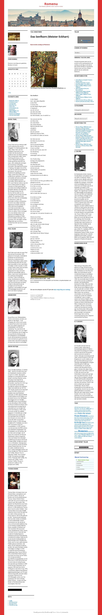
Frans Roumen (80, 416)
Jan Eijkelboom (88, 419)
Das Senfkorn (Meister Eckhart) (49, 36)
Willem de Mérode (83, 436)
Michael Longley (78, 425)
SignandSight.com (14, 111)
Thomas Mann (13, 112)
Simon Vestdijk (86, 433)
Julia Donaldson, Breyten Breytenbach (82, 89)
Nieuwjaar (84, 425)
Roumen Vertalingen (14, 113)
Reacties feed (12, 603)
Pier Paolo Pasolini (88, 427)
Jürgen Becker (87, 420)
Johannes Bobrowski (79, 420)
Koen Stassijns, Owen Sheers (83, 84)
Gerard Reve (91, 416)
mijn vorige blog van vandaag (62, 289)
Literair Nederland (14, 115)
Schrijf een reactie (35, 299)
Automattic (65, 612)
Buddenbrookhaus (14, 100)
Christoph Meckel (78, 411)
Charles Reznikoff (86, 410)
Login (10, 600)
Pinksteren (76, 428)
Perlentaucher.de (13, 108)
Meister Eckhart (39, 298)
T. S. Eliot (79, 434)
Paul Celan (12, 106)
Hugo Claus (89, 417)
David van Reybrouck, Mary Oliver (85, 101)
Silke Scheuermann (78, 433)
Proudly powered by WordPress (42, 612)
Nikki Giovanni (90, 425)
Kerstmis (87, 422)
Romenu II (12, 109)
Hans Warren (12, 105)
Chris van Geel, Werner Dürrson (84, 100)
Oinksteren (47, 298)
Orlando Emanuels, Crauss (83, 82)
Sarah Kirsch (90, 431)
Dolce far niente (84, 413)
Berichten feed (13, 602)
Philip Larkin (81, 427)
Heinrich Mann (83, 417)
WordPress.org (13, 605)
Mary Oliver (88, 424)
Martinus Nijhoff (81, 424)
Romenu (51, 4)
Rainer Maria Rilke (84, 428)
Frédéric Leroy (13, 102)
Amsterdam (81, 407)
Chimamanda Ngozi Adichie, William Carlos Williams (83, 92)
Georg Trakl (12, 103)
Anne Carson (87, 407)
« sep (9, 92)
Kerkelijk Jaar (79, 422)
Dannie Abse (85, 411)
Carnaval (80, 410)
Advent (76, 407)
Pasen (76, 427)
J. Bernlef (82, 419)
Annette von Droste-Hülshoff (82, 408)
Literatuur (39, 296)
